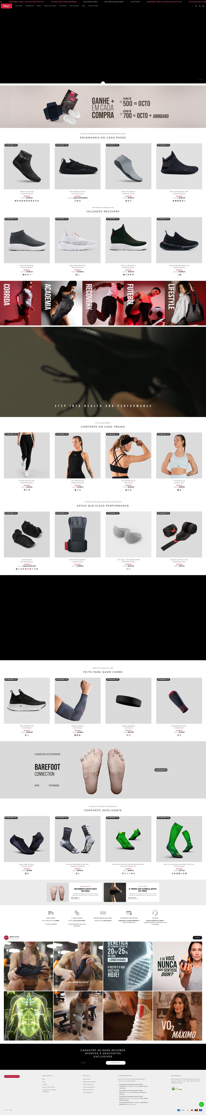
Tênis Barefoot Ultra (77, 191)
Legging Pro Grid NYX (27, 480)
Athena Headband (128, 726)
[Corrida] (20, 303)
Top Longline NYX (77, 480)
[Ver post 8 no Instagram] (177, 1016)
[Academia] (61, 303)
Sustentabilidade (87, 1092)
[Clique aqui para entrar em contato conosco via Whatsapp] (201, 1104)
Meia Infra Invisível (26, 864)
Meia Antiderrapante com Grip (77, 864)
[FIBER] (12, 1076)
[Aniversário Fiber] (103, 106)
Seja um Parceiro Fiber (48, 1087)
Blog (43, 1079)
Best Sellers (74, 5)
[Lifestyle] (185, 303)
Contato (44, 1084)
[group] (103, 43)
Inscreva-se (115, 1063)
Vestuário (63, 5)
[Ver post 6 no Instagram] (78, 1016)
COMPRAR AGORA (161, 622)
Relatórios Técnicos (88, 1090)
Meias (39, 5)
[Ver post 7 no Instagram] (127, 1016)
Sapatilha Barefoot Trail (179, 191)
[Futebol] (144, 303)
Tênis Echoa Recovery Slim (179, 265)
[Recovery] (103, 303)
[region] (103, 43)
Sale (83, 5)
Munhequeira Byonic (179, 726)
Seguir (197, 937)
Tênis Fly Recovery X (128, 265)
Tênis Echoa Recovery (78, 265)
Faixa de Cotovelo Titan (179, 559)
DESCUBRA (160, 770)
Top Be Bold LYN (179, 480)
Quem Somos (87, 1079)
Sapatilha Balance (128, 191)
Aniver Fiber (93, 5)
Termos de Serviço (88, 1084)
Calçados (18, 5)
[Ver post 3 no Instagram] (127, 966)
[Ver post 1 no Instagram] (28, 966)
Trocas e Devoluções (89, 1087)
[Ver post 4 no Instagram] (177, 966)
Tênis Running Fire (27, 726)
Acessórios (30, 5)
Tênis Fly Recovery (27, 265)
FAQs (43, 1082)
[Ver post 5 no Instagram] (28, 1016)
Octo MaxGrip (27, 559)
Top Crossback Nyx (128, 480)
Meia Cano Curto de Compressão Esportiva (128, 864)
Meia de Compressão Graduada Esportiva (179, 864)
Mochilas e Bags (50, 5)
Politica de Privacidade (89, 1082)
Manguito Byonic (77, 726)
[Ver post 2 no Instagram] (78, 966)
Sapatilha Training (27, 191)
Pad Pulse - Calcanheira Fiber (128, 559)
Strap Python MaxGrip (77, 559)
